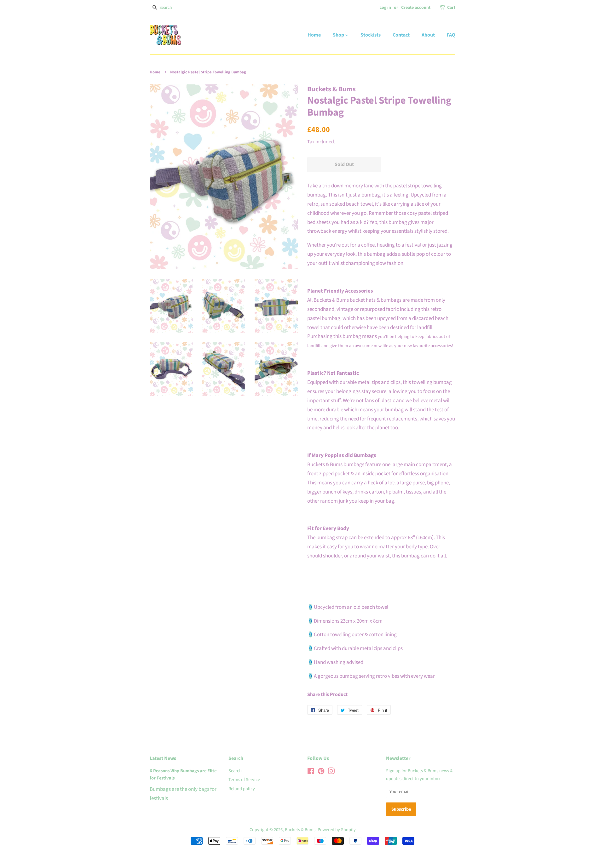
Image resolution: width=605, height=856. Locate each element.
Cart (451, 7)
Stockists (370, 34)
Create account (415, 7)
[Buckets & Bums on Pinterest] (321, 772)
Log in (385, 7)
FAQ (451, 34)
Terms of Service (244, 779)
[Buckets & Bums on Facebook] (310, 772)
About (428, 34)
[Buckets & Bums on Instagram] (331, 772)
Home (314, 34)
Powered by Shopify (337, 829)
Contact (401, 34)
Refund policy (241, 788)
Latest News (163, 758)
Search (235, 771)
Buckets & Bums (300, 829)
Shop (339, 34)
